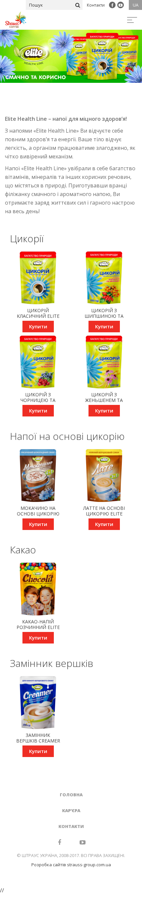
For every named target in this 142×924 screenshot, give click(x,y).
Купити (38, 326)
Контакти (96, 5)
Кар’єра (71, 810)
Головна (71, 795)
